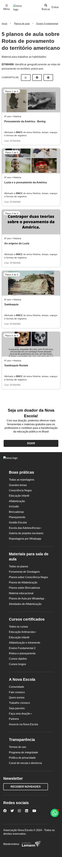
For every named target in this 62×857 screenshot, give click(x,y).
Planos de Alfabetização (23, 582)
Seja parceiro (17, 708)
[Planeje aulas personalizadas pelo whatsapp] (54, 813)
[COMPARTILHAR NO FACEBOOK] (37, 77)
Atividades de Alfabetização (25, 604)
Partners (14, 718)
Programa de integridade (23, 752)
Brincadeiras (16, 511)
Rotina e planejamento (22, 653)
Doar (31, 443)
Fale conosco (17, 692)
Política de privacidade (22, 757)
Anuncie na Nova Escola (23, 724)
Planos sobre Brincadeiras (24, 587)
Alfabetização (17, 501)
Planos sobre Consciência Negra (28, 577)
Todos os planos (18, 566)
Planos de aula (22, 23)
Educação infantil (19, 495)
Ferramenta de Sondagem (24, 571)
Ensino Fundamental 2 (22, 648)
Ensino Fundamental (47, 23)
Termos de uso (17, 747)
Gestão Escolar (18, 522)
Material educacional (21, 593)
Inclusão (14, 506)
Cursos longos (17, 664)
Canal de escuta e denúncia (25, 763)
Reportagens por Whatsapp (25, 538)
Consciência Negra (20, 490)
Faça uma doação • (20, 713)
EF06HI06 (8, 64)
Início (4, 23)
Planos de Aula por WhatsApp (27, 598)
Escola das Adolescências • (25, 528)
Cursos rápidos (18, 658)
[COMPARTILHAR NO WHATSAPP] (26, 77)
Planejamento (17, 517)
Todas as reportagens (21, 479)
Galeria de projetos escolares (26, 533)
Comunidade (16, 686)
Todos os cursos (18, 626)
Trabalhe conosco (19, 702)
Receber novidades (26, 786)
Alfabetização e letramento (24, 642)
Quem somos (16, 697)
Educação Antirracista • (22, 632)
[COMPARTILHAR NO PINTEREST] (48, 77)
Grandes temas (18, 485)
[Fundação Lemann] (31, 844)
